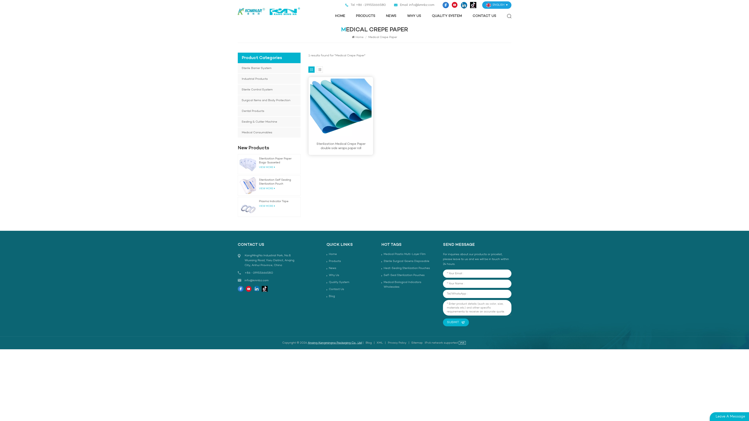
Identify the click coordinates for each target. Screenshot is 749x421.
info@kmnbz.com (257, 280)
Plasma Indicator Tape (273, 201)
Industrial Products (255, 79)
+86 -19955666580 (259, 273)
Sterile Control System (257, 90)
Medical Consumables (257, 132)
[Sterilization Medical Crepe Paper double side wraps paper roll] (341, 109)
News (391, 16)
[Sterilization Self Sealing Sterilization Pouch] (248, 185)
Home (340, 16)
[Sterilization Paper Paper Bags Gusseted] (248, 164)
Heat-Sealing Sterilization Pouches (407, 268)
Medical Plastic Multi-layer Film (405, 254)
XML (380, 343)
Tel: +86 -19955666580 (368, 5)
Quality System (447, 16)
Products (365, 16)
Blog (332, 296)
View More (266, 206)
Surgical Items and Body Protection (266, 100)
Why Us (414, 16)
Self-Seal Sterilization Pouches (404, 275)
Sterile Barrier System (257, 68)
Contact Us (484, 16)
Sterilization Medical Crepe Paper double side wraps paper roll (341, 146)
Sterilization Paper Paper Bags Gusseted (275, 161)
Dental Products (253, 111)
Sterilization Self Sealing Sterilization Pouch (275, 182)
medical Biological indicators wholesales (402, 284)
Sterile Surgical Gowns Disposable (406, 261)
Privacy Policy (397, 343)
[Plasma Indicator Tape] (248, 207)
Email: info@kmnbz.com (417, 5)
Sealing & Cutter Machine (259, 122)
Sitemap (417, 343)
